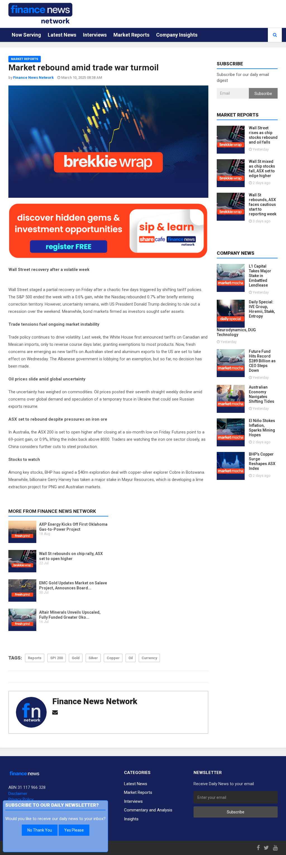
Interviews (95, 35)
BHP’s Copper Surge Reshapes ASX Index (262, 461)
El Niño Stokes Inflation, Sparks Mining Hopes (262, 427)
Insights (131, 818)
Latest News (62, 35)
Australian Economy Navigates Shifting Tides (261, 394)
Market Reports (131, 35)
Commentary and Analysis (148, 810)
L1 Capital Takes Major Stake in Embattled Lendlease (260, 275)
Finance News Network (94, 701)
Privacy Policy (21, 799)
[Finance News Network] (40, 13)
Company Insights (176, 35)
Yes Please (74, 830)
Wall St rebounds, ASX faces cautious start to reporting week (262, 204)
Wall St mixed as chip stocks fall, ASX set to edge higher (262, 168)
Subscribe (263, 93)
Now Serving (26, 35)
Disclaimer (17, 793)
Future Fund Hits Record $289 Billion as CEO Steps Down (262, 361)
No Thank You (39, 830)
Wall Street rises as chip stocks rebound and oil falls (263, 135)
